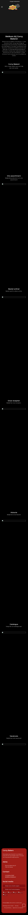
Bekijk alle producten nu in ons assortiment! (14, 177)
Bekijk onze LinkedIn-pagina (12, 885)
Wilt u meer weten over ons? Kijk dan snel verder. (14, 66)
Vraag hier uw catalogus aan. (14, 625)
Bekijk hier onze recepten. (14, 401)
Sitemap (16, 905)
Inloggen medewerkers (15, 1)
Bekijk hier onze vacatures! (13, 737)
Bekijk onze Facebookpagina (12, 889)
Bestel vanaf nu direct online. (14, 290)
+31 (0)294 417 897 (9, 875)
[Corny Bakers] (14, 7)
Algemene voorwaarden (18, 907)
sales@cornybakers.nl (10, 877)
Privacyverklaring (7, 907)
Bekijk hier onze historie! (14, 513)
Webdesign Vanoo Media (8, 905)
